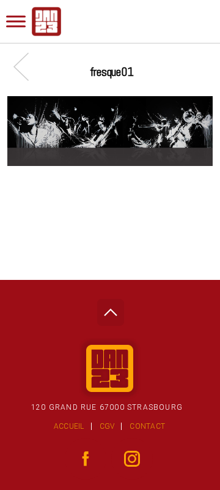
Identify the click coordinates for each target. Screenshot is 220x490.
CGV (107, 426)
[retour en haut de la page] (110, 309)
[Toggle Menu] (16, 21)
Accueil (69, 426)
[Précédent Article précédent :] (27, 66)
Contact (147, 426)
